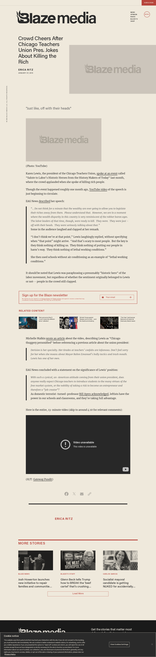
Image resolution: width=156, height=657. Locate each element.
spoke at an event (107, 173)
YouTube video (98, 189)
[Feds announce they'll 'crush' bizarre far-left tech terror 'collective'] (28, 322)
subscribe (149, 3)
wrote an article (55, 338)
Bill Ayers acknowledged (93, 393)
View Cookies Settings (119, 644)
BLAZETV (134, 19)
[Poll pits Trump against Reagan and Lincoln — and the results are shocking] (68, 322)
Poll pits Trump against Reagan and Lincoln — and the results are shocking (88, 319)
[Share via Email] (82, 494)
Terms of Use (57, 299)
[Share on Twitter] (74, 494)
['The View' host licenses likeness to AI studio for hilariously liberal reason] (109, 322)
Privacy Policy (46, 299)
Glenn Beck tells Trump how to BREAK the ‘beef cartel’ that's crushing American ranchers (76, 583)
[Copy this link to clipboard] (90, 494)
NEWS (133, 12)
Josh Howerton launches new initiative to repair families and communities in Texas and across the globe (34, 583)
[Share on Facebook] (66, 494)
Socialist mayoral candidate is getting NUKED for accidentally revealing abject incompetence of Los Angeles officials (118, 583)
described (44, 201)
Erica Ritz (25, 70)
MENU (147, 14)
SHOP (133, 21)
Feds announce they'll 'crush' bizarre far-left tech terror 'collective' (47, 319)
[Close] (152, 644)
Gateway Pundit (42, 479)
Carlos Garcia (110, 574)
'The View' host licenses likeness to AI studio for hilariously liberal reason (127, 319)
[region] (78, 644)
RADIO (133, 17)
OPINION (134, 14)
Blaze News (24, 574)
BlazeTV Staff (68, 574)
